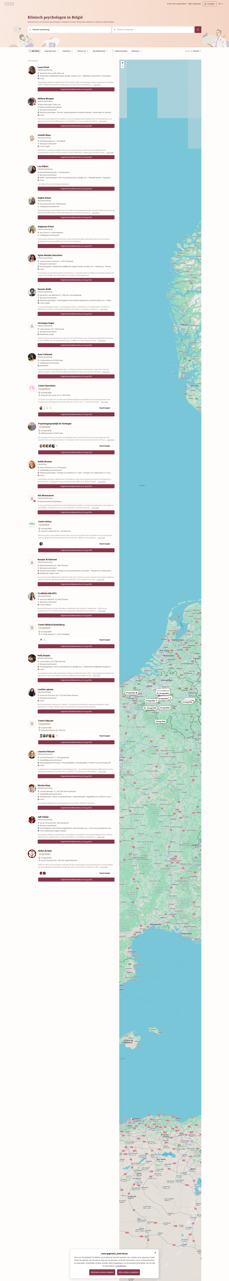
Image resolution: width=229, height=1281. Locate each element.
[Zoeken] (198, 29)
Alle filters (35, 51)
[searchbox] (69, 29)
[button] (131, 692)
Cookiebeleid (120, 1266)
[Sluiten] (155, 1252)
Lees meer (97, 85)
